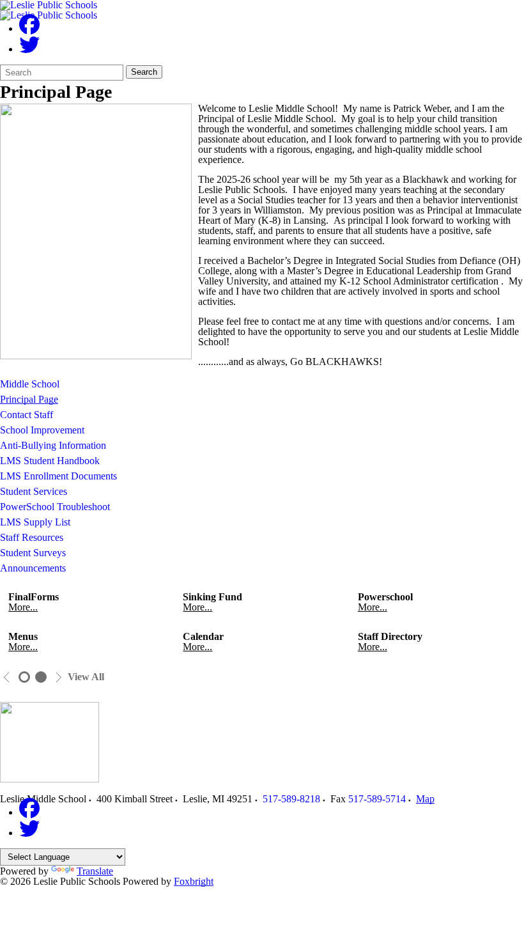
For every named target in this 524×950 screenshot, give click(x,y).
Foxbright (193, 881)
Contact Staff (26, 414)
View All (86, 677)
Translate (95, 871)
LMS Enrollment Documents (58, 476)
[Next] (58, 677)
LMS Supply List (35, 522)
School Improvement (42, 429)
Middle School (29, 383)
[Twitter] (29, 48)
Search (144, 72)
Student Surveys (33, 552)
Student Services (33, 491)
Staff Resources (31, 537)
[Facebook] (29, 28)
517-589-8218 (291, 798)
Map (425, 798)
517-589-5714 (377, 798)
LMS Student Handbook (50, 460)
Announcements (33, 568)
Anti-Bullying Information (53, 445)
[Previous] (6, 677)
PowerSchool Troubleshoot (55, 506)
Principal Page (29, 399)
